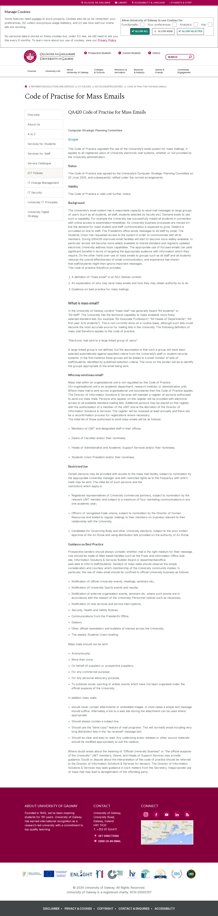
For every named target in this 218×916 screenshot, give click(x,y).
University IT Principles (43, 202)
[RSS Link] (187, 814)
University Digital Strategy (38, 214)
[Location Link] (167, 842)
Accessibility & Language (149, 2)
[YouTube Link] (166, 814)
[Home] (26, 86)
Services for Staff (39, 153)
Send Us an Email (109, 841)
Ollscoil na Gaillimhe (97, 2)
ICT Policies (84, 86)
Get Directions (108, 835)
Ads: (203, 24)
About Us (34, 124)
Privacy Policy (107, 40)
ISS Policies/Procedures (109, 86)
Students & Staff (181, 2)
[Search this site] (190, 57)
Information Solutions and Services (52, 86)
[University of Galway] (49, 56)
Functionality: (130, 24)
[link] (44, 874)
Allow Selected (192, 31)
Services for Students (42, 144)
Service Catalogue (39, 163)
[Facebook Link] (156, 814)
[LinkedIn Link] (177, 814)
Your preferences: (159, 24)
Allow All (141, 31)
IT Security (35, 192)
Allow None (165, 31)
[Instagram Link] (145, 814)
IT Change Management (43, 182)
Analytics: (186, 24)
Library (122, 2)
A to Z (32, 134)
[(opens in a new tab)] (45, 876)
